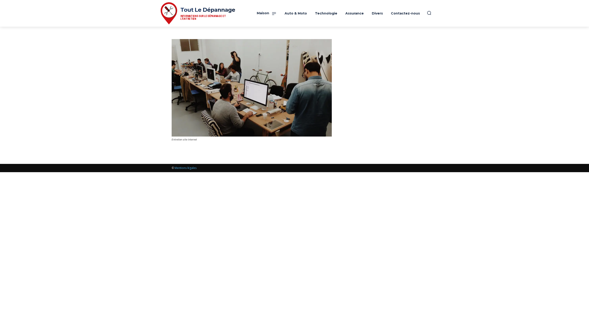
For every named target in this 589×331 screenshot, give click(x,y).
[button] (429, 12)
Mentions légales (185, 168)
